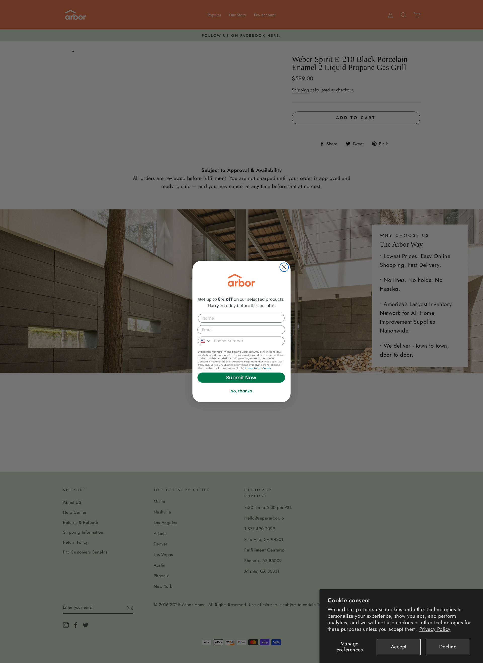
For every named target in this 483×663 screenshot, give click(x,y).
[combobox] (204, 341)
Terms (267, 368)
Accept (399, 646)
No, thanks (241, 391)
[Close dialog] (284, 267)
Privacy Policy (435, 629)
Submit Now (241, 377)
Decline (448, 646)
